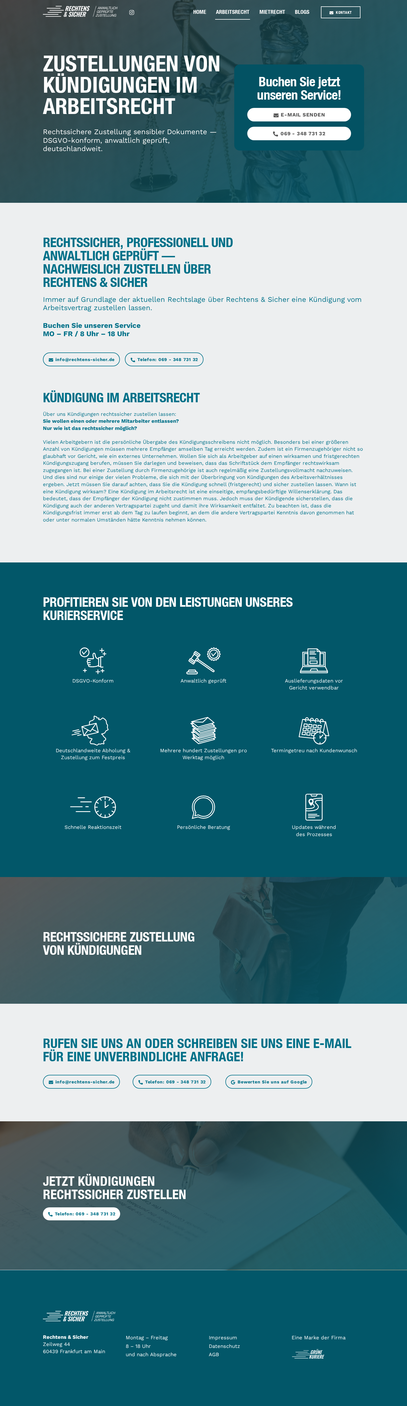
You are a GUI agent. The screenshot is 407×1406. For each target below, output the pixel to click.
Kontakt (343, 12)
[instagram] (132, 11)
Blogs (302, 11)
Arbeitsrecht (232, 11)
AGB (214, 1354)
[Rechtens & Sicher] (80, 14)
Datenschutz (224, 1346)
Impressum (223, 1337)
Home (199, 11)
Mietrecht (272, 11)
